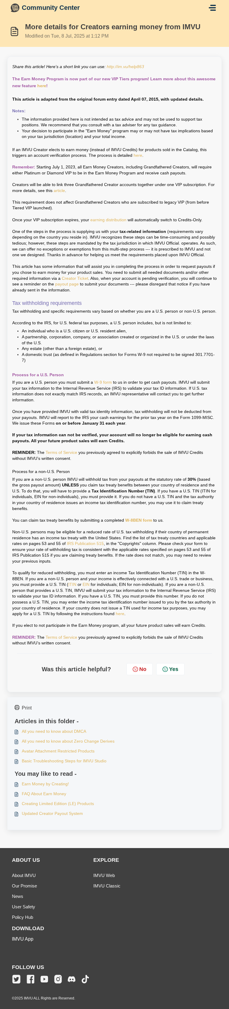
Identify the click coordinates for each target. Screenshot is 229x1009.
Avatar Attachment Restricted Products (58, 751)
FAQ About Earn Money (44, 793)
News (17, 896)
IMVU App (22, 939)
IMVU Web (104, 875)
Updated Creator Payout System (52, 813)
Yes (173, 669)
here (41, 85)
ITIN (72, 584)
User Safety (23, 906)
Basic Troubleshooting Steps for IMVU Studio (64, 760)
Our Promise (24, 885)
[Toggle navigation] (212, 7)
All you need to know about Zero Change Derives (68, 741)
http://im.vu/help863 (125, 66)
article (59, 190)
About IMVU (24, 875)
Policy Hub (22, 917)
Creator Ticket (75, 278)
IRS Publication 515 (85, 543)
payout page (67, 284)
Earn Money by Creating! (45, 783)
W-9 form (103, 382)
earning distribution (108, 219)
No (142, 669)
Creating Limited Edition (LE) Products (58, 803)
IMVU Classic (106, 885)
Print (27, 707)
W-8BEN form (138, 520)
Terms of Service (61, 452)
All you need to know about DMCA (54, 731)
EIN (86, 584)
